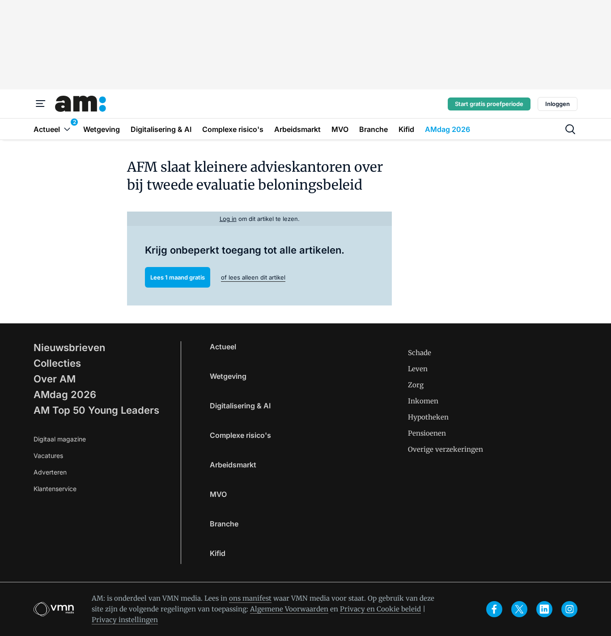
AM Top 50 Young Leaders (96, 410)
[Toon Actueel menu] (67, 129)
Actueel (223, 346)
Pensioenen (427, 433)
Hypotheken (428, 417)
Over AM (55, 379)
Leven (418, 369)
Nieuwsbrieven (69, 347)
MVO (218, 494)
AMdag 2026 (65, 394)
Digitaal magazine (60, 439)
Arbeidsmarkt (233, 464)
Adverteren (50, 472)
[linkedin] (544, 609)
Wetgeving (228, 376)
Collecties (57, 363)
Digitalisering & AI (240, 405)
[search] (570, 129)
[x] (519, 609)
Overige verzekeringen (445, 449)
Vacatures (48, 455)
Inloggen (557, 103)
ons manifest (250, 598)
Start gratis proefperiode (489, 103)
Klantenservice (55, 488)
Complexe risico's (240, 435)
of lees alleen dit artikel (253, 277)
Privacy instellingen (125, 619)
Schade (419, 352)
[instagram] (569, 609)
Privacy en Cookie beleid (380, 609)
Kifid (217, 553)
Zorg (416, 385)
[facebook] (494, 609)
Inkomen (423, 401)
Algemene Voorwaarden (289, 609)
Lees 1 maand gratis (177, 277)
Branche (224, 523)
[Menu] (41, 104)
